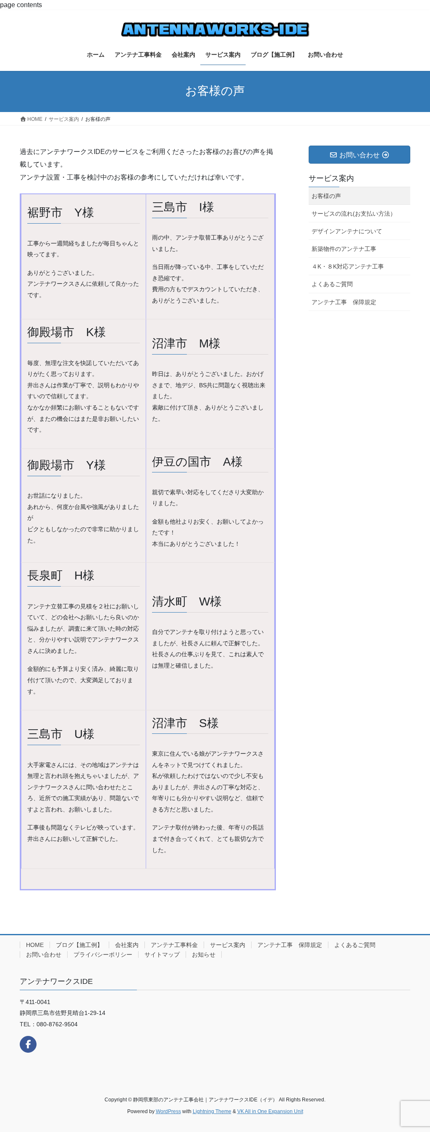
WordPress (168, 1111)
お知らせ (203, 954)
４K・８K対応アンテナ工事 (348, 266)
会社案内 (127, 945)
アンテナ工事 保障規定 (344, 302)
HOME (35, 945)
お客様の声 (326, 196)
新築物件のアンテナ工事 (344, 248)
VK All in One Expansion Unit (270, 1111)
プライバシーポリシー (102, 954)
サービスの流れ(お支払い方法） (354, 213)
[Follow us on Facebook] (28, 1044)
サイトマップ (162, 954)
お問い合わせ (43, 954)
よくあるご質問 (332, 284)
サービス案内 (331, 178)
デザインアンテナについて (347, 231)
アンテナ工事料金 (174, 945)
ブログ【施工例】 (79, 945)
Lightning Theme (212, 1111)
